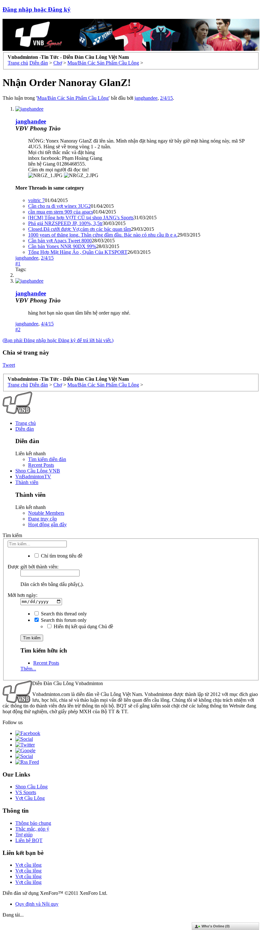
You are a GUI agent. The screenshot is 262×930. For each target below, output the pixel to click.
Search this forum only (63, 620)
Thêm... (28, 668)
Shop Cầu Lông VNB (37, 470)
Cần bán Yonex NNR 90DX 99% (62, 246)
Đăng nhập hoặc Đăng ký (37, 9)
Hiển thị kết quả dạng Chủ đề (82, 626)
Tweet (9, 365)
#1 (17, 263)
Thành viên (26, 482)
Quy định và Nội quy (36, 904)
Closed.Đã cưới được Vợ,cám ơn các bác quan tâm (79, 229)
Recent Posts (41, 465)
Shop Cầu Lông (31, 786)
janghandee (146, 98)
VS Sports (25, 792)
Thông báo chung (33, 823)
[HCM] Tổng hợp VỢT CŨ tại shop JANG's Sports (81, 217)
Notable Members (46, 513)
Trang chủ (25, 423)
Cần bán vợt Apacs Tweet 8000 (60, 240)
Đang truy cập (42, 518)
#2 (17, 329)
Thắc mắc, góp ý (32, 829)
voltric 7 (36, 200)
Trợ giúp (24, 834)
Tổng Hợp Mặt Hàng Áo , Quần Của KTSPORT (77, 252)
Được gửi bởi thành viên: (33, 566)
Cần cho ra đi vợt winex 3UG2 (59, 206)
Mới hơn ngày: (22, 595)
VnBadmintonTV (33, 476)
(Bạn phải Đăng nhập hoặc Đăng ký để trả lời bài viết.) (58, 340)
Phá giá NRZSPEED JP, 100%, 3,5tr (65, 223)
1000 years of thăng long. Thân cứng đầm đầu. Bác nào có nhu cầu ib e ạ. (102, 235)
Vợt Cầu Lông (30, 798)
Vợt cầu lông (28, 865)
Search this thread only (63, 613)
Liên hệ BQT (28, 840)
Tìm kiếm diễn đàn (47, 459)
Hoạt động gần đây (47, 524)
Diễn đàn (24, 429)
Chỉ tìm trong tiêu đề (61, 556)
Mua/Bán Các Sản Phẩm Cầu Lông (73, 98)
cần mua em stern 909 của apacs (60, 212)
